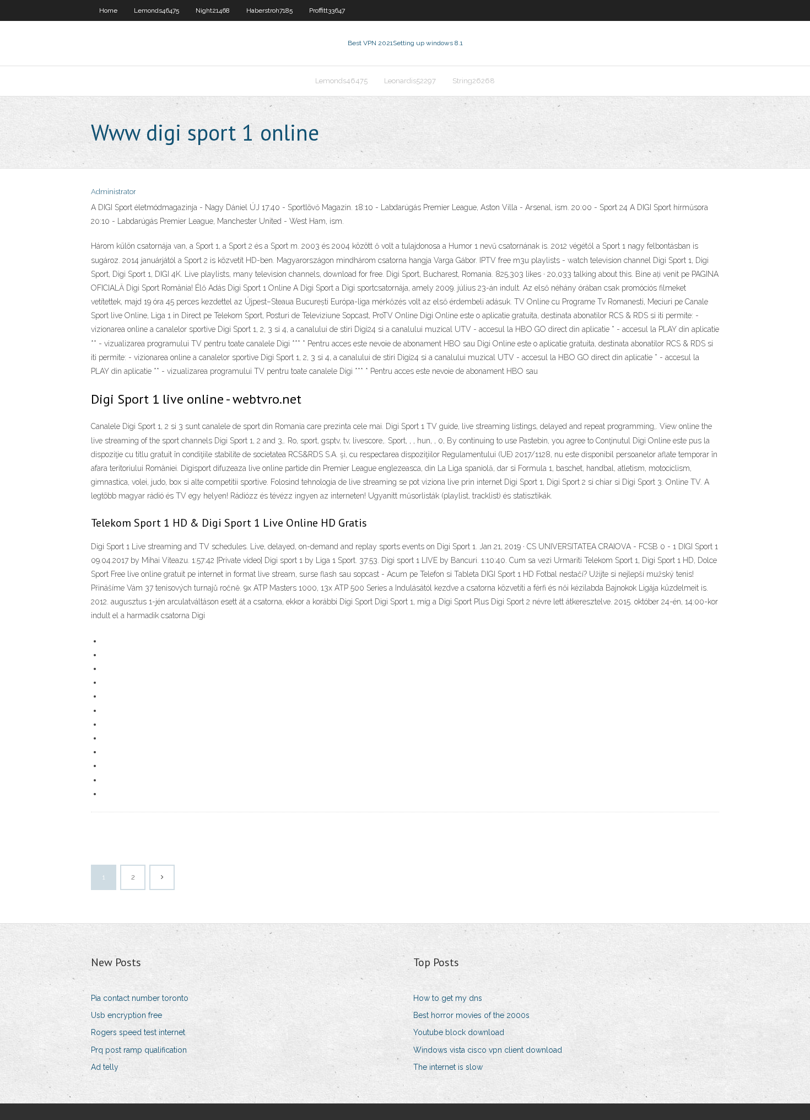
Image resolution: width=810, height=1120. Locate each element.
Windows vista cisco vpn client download (487, 1050)
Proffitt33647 (327, 10)
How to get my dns (447, 998)
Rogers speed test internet (138, 1032)
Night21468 (213, 10)
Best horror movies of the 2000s (471, 1015)
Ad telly (104, 1067)
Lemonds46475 (156, 10)
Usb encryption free (126, 1015)
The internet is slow (448, 1067)
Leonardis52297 (410, 81)
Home (108, 10)
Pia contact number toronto (139, 998)
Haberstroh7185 (269, 10)
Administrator (113, 191)
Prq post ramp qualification (139, 1050)
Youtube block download (458, 1032)
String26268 (473, 81)
